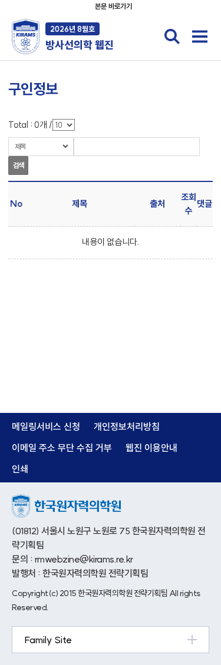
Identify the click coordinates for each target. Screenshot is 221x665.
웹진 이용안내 (151, 448)
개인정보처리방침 (127, 426)
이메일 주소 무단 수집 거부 (62, 448)
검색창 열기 (172, 36)
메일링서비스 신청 (46, 426)
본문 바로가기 (113, 6)
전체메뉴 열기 (199, 36)
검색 (18, 165)
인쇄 (20, 469)
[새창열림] (66, 500)
